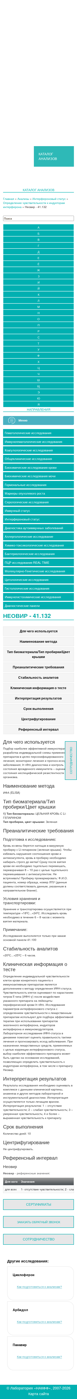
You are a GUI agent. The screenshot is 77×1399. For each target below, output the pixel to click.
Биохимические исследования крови (30, 467)
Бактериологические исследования (30, 554)
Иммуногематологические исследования (33, 441)
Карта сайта (38, 1393)
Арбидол (20, 1310)
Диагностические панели (22, 605)
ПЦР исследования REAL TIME (27, 562)
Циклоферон (23, 1275)
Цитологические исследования (26, 579)
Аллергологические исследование (29, 536)
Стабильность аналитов (38, 677)
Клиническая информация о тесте (38, 687)
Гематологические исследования (28, 433)
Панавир (20, 1345)
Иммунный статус (17, 510)
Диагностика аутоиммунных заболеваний (34, 528)
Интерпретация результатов (38, 698)
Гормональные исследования (25, 485)
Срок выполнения (38, 708)
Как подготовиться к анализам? (39, 1286)
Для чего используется (38, 631)
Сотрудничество (38, 1239)
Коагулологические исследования (29, 450)
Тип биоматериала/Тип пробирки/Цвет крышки (38, 654)
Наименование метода (38, 641)
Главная (8, 199)
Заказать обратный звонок (38, 1222)
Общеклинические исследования (28, 458)
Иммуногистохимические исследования (33, 597)
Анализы (23, 199)
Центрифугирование (38, 719)
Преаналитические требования (38, 667)
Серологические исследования (27, 502)
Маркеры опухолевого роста (25, 493)
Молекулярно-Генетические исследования (35, 571)
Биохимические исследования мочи (30, 476)
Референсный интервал (38, 729)
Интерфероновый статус (49, 199)
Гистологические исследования (27, 588)
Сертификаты (38, 1204)
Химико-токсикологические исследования (34, 545)
